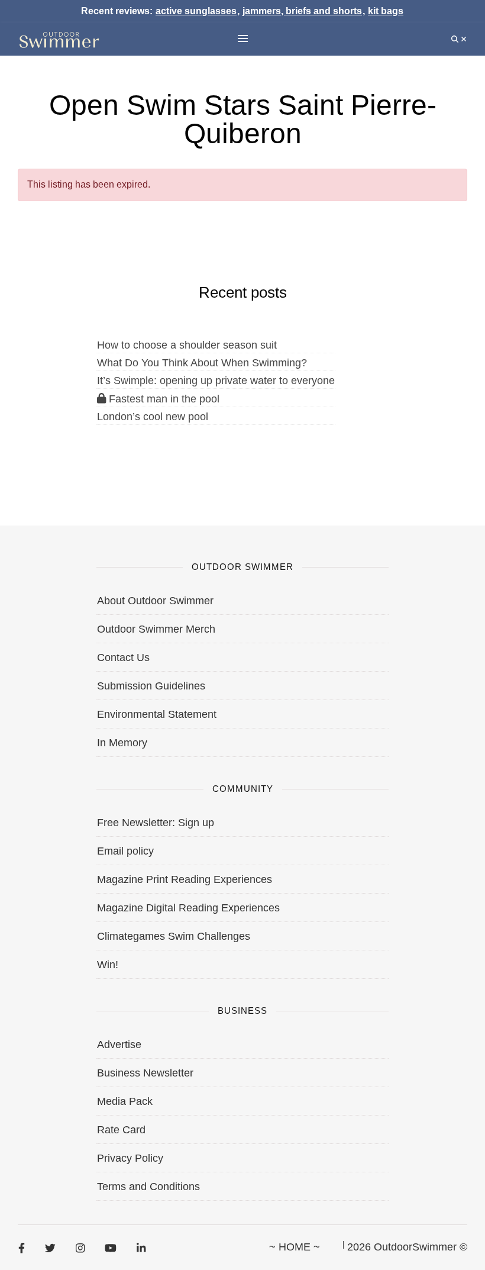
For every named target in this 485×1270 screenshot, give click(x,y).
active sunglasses (196, 11)
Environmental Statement (156, 714)
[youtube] (110, 1247)
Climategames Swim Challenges (173, 936)
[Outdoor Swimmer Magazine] (59, 39)
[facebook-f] (21, 1247)
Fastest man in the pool (162, 399)
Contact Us (123, 657)
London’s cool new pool (152, 417)
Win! (107, 965)
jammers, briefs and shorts (302, 11)
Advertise (119, 1044)
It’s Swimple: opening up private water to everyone (216, 380)
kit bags (385, 11)
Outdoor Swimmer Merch (156, 629)
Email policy (125, 851)
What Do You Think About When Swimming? (202, 363)
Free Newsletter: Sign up (155, 823)
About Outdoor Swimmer (155, 601)
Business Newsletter (145, 1073)
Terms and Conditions (148, 1186)
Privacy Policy (130, 1158)
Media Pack (125, 1101)
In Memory (122, 743)
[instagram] (80, 1247)
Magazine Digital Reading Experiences (188, 908)
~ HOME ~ (294, 1247)
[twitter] (50, 1247)
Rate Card (121, 1130)
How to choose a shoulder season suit (187, 345)
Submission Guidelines (151, 686)
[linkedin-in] (141, 1247)
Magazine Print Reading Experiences (184, 879)
